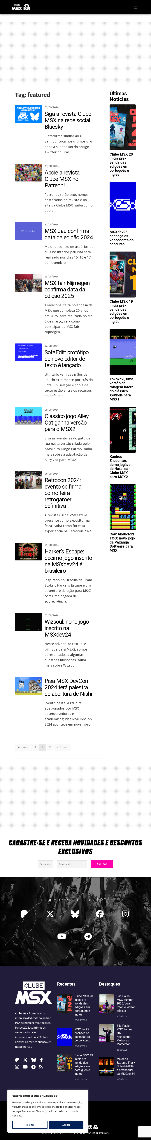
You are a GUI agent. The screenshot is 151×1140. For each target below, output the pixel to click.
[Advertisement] (75, 53)
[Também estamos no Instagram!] (126, 914)
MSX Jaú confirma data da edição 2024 (69, 234)
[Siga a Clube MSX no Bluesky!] (75, 914)
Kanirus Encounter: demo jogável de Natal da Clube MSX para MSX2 (120, 467)
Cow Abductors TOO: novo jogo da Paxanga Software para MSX (122, 542)
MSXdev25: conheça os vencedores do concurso (122, 238)
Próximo (62, 747)
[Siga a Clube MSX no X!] (50, 914)
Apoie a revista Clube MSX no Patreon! (62, 179)
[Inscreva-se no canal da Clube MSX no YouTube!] (62, 936)
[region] (47, 1111)
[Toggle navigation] (136, 7)
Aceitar (66, 1124)
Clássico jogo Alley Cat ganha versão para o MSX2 (67, 422)
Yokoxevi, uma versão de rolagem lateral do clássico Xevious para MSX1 (122, 389)
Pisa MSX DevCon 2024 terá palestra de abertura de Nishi (68, 687)
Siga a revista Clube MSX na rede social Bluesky (68, 120)
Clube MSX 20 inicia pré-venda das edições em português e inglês (121, 164)
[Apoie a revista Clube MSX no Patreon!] (25, 914)
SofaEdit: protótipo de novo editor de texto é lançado (67, 359)
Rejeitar (30, 1124)
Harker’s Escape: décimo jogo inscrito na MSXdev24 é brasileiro (68, 561)
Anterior (23, 747)
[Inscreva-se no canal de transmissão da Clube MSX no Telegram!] (89, 936)
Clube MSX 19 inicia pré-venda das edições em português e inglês (121, 311)
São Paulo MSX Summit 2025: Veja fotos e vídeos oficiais (126, 1003)
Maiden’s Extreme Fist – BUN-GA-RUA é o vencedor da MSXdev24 (126, 1066)
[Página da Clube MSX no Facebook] (101, 914)
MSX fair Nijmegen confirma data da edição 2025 (67, 289)
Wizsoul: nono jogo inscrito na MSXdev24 (67, 628)
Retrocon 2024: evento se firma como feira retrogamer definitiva (63, 493)
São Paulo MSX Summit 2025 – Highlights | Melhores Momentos (125, 1035)
